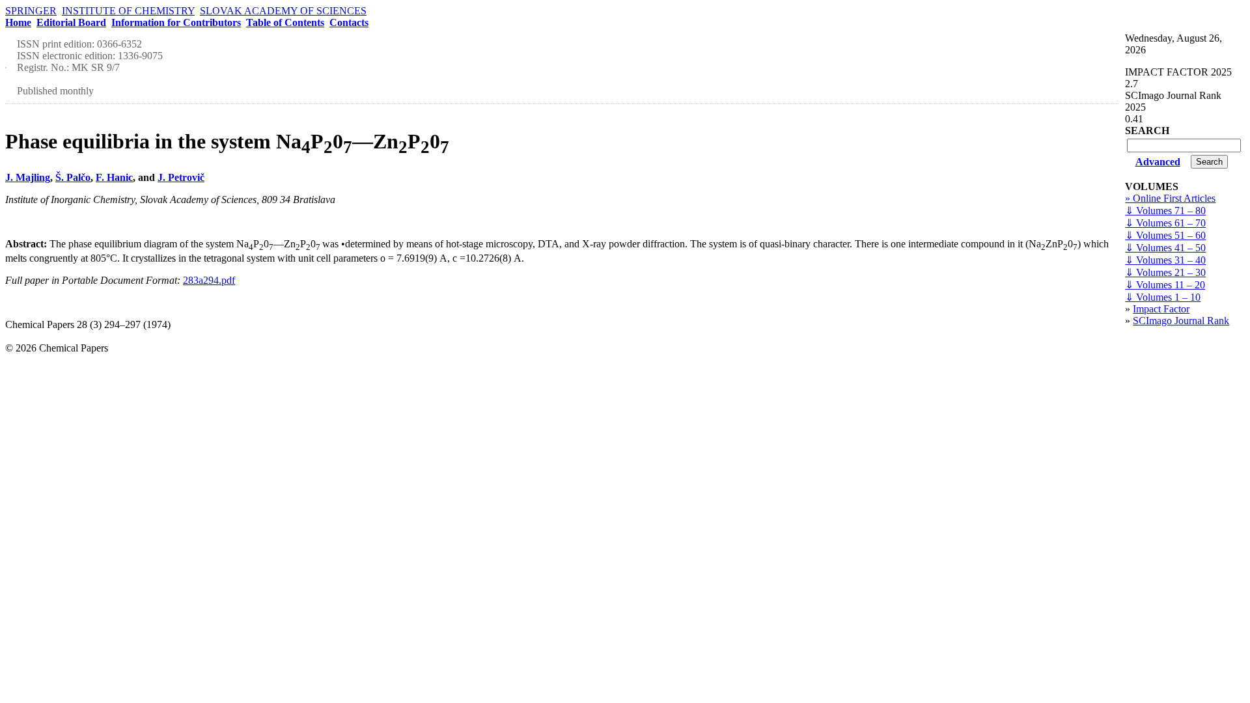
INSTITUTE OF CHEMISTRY (128, 10)
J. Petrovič (181, 177)
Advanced (1157, 161)
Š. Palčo (72, 177)
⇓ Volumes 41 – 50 (1165, 247)
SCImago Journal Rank (1181, 320)
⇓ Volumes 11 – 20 (1165, 284)
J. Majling (27, 177)
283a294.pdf (209, 280)
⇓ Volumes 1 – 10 (1163, 297)
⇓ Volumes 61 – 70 (1165, 222)
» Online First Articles (1170, 198)
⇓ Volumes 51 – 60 (1165, 235)
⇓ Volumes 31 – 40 (1165, 260)
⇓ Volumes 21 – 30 (1165, 272)
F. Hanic (114, 177)
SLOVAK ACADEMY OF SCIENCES (283, 10)
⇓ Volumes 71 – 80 (1165, 210)
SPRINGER (31, 10)
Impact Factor (1161, 308)
